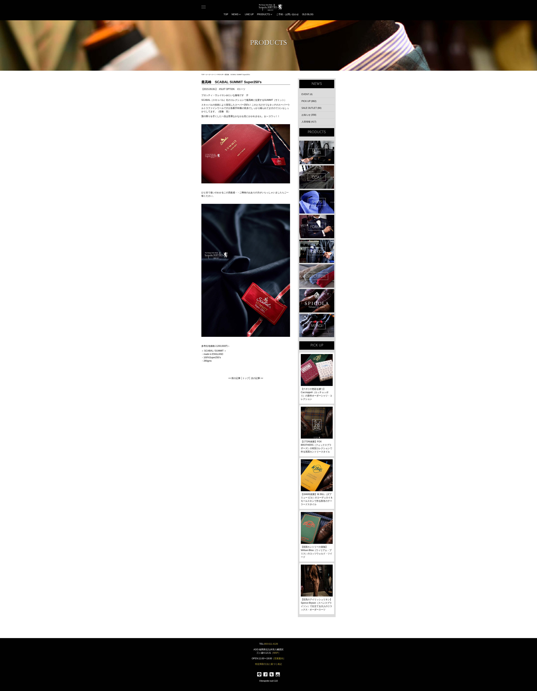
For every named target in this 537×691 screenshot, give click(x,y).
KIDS (316, 251)
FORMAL (316, 226)
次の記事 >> (257, 378)
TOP (226, 14)
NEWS (235, 14)
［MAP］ (275, 653)
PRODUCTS (263, 14)
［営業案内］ (278, 658)
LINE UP (249, 14)
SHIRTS (316, 201)
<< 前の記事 (234, 378)
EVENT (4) (307, 94)
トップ (245, 378)
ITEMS (316, 276)
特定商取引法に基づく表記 (268, 664)
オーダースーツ (211, 74)
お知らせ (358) (309, 115)
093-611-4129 (271, 644)
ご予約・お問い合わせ (287, 14)
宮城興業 (316, 325)
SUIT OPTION (227, 89)
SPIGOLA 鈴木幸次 (316, 300)
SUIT (316, 152)
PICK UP (220, 74)
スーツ (242, 89)
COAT (316, 177)
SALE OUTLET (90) (311, 108)
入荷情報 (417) (309, 122)
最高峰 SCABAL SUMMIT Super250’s (237, 74)
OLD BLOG (307, 14)
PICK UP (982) (309, 101)
